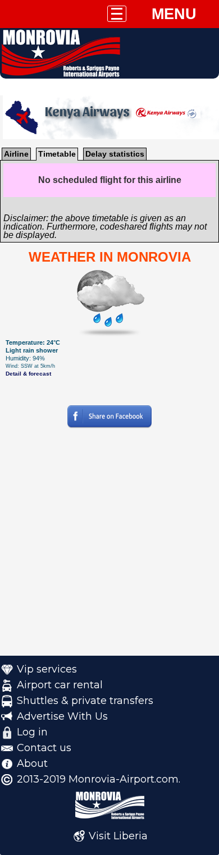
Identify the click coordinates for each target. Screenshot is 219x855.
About (32, 763)
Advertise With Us (62, 716)
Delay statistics (114, 153)
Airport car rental (60, 685)
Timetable (57, 153)
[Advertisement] (109, 546)
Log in (32, 732)
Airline (16, 153)
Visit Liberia (118, 836)
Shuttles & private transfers (85, 700)
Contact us (44, 748)
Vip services (47, 669)
